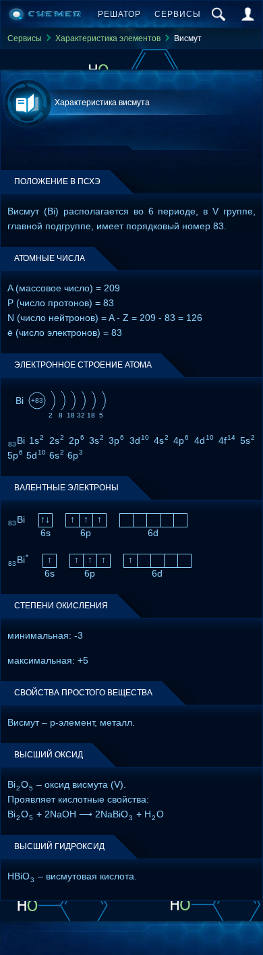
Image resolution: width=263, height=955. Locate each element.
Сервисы (177, 14)
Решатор (119, 14)
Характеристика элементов (107, 38)
